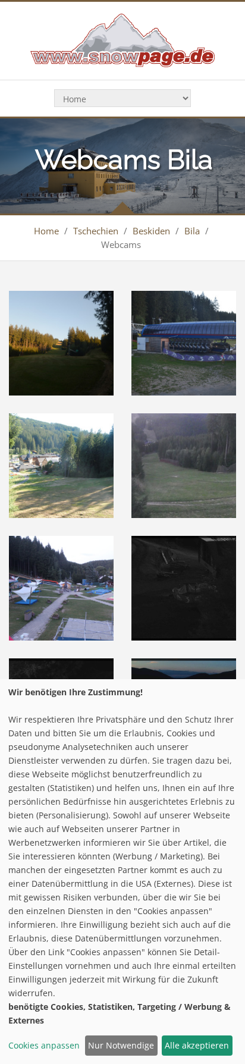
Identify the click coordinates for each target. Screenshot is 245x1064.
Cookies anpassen (44, 1045)
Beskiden (151, 231)
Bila (192, 231)
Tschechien (95, 231)
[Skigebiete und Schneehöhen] (122, 39)
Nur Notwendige (121, 1045)
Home (46, 231)
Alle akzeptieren (197, 1045)
